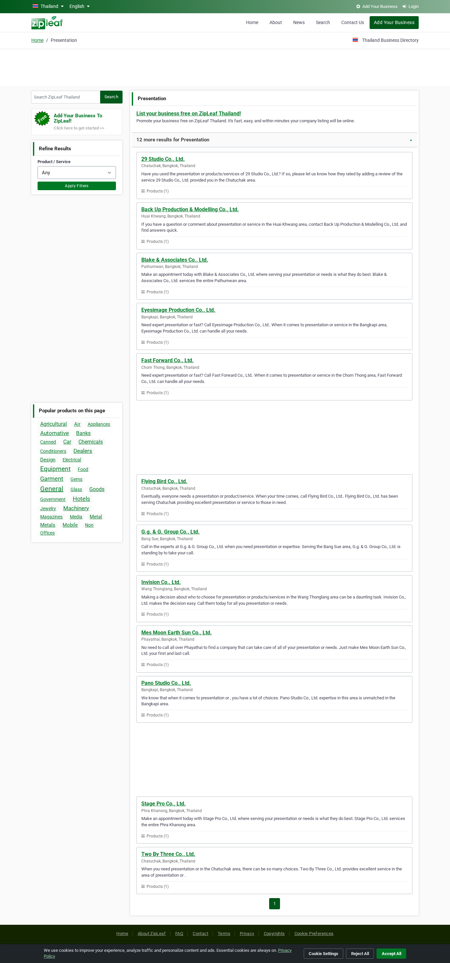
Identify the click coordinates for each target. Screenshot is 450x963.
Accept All (391, 953)
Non (89, 525)
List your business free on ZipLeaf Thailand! (188, 113)
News (299, 22)
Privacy (247, 933)
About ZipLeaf (152, 933)
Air (77, 424)
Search (323, 22)
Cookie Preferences (314, 933)
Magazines (51, 516)
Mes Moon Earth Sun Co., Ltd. (176, 632)
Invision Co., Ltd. (161, 582)
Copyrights (274, 933)
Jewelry (48, 508)
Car (67, 442)
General (51, 489)
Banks (83, 433)
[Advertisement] (225, 66)
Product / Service (54, 161)
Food (83, 469)
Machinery (76, 508)
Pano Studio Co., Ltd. (166, 683)
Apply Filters (77, 186)
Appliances (99, 424)
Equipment (55, 469)
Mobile (70, 525)
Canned (48, 442)
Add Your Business (394, 22)
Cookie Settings (323, 953)
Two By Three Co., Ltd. (168, 854)
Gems (76, 479)
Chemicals (90, 442)
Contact (200, 933)
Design (47, 460)
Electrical (72, 459)
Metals (47, 525)
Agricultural (53, 424)
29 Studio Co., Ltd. (163, 159)
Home (252, 22)
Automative (54, 433)
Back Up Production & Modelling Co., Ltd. (190, 209)
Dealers (82, 451)
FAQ (179, 933)
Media (76, 516)
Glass (76, 489)
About (275, 22)
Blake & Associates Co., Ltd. (174, 260)
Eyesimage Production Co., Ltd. (178, 310)
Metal (96, 517)
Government (53, 499)
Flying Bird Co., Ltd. (164, 481)
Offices (47, 533)
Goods (96, 489)
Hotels (81, 498)
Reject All (360, 953)
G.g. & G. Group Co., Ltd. (170, 532)
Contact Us (352, 22)
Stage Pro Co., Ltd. (163, 804)
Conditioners (53, 451)
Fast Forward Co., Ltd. (167, 360)
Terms (224, 933)
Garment (51, 478)
